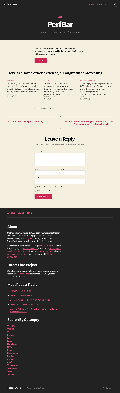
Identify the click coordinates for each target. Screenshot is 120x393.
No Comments (75, 32)
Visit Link (40, 60)
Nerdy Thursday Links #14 (21, 295)
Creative (11, 326)
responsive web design (17, 254)
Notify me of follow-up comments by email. (49, 187)
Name (37, 169)
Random (10, 356)
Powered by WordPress (35, 388)
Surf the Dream (11, 4)
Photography (13, 353)
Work (9, 371)
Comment (38, 152)
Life (9, 338)
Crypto (10, 332)
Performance (45, 108)
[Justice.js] (60, 89)
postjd (52, 108)
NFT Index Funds (22, 274)
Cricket (10, 329)
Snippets (11, 359)
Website (37, 178)
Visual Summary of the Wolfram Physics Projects (30, 300)
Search (99, 4)
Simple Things (45, 246)
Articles (91, 4)
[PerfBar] (23, 89)
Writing (10, 374)
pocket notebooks (30, 248)
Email (63, 169)
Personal (11, 350)
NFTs (9, 347)
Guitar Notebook (44, 251)
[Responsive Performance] (96, 89)
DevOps (10, 335)
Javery (47, 32)
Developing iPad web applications (24, 304)
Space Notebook (23, 251)
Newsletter (12, 344)
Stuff (9, 362)
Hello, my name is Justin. (20, 291)
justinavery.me (25, 238)
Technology (12, 365)
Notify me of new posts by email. (46, 191)
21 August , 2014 (59, 32)
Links (105, 4)
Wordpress (12, 368)
